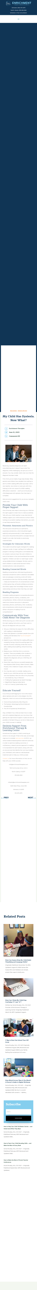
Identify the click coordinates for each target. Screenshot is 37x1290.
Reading (13, 411)
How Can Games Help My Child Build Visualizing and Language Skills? (18, 961)
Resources (22, 411)
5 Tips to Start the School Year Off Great (17, 1041)
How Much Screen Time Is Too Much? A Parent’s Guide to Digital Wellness (18, 1081)
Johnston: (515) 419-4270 (18, 7)
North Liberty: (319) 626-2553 (18, 10)
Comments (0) (14, 436)
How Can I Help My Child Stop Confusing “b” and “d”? (15, 1001)
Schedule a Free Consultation (18, 12)
